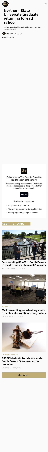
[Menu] (45, 4)
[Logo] (5, 4)
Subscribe (24, 194)
